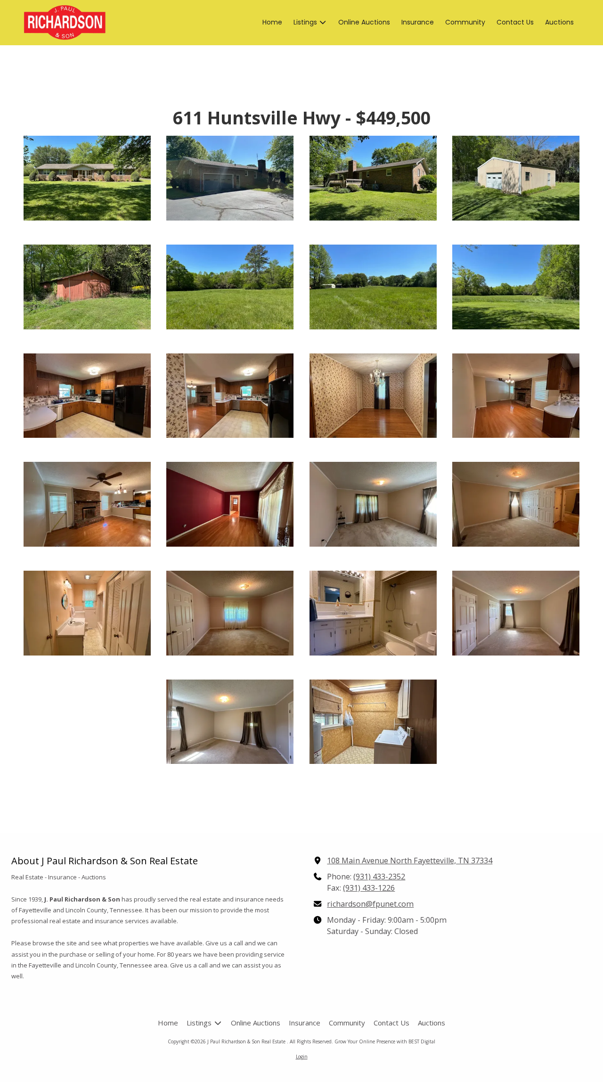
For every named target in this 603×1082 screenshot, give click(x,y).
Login (302, 1056)
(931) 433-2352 (379, 876)
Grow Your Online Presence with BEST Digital (384, 1041)
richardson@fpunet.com (370, 904)
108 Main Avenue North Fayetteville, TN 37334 (409, 860)
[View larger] (87, 178)
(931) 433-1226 (369, 888)
